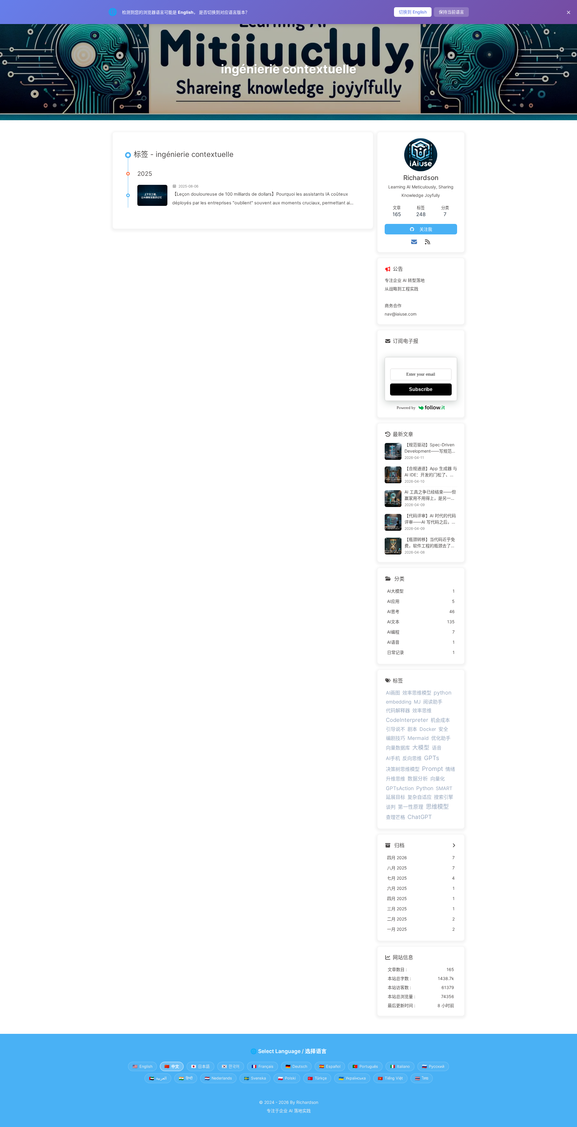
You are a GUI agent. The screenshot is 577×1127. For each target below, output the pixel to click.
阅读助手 (432, 702)
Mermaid (418, 738)
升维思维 (395, 779)
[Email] (414, 242)
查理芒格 (395, 817)
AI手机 (393, 758)
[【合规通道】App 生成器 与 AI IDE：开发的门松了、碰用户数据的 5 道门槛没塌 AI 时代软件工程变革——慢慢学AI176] (393, 474)
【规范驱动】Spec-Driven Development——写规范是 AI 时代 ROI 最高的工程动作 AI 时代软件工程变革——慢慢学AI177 (431, 448)
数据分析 (418, 779)
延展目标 (395, 797)
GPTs (431, 758)
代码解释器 (398, 710)
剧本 (412, 729)
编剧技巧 (395, 738)
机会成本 (440, 720)
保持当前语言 (451, 11)
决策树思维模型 (403, 769)
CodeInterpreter (407, 719)
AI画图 (393, 693)
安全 (443, 729)
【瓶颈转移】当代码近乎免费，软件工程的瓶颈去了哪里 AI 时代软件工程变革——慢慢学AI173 (431, 543)
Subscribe (420, 389)
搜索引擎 (443, 797)
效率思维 (422, 710)
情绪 (450, 769)
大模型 (420, 747)
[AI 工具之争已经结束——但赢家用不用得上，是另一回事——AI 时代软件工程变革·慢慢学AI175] (393, 498)
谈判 (390, 807)
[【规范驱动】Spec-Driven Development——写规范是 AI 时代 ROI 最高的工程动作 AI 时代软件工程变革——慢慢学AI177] (393, 451)
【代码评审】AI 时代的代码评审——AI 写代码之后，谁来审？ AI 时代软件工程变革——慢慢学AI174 (431, 519)
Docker (428, 729)
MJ (417, 702)
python (442, 692)
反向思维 (412, 758)
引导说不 (395, 729)
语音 (436, 748)
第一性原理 (410, 807)
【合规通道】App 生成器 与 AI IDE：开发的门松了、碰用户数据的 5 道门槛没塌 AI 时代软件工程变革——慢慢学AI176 (431, 472)
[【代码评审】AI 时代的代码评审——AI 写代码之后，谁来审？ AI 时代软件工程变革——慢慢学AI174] (393, 522)
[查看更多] (454, 846)
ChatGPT (420, 817)
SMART (444, 788)
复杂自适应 (420, 797)
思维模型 (437, 806)
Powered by (406, 407)
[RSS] (427, 242)
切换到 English (413, 11)
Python (424, 788)
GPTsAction (400, 788)
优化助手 (440, 738)
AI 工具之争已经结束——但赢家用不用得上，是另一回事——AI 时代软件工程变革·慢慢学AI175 (431, 495)
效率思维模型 (416, 693)
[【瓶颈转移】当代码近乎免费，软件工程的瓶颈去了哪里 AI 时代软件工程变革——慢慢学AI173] (393, 546)
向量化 (437, 779)
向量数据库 (398, 748)
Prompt (432, 768)
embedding (398, 702)
